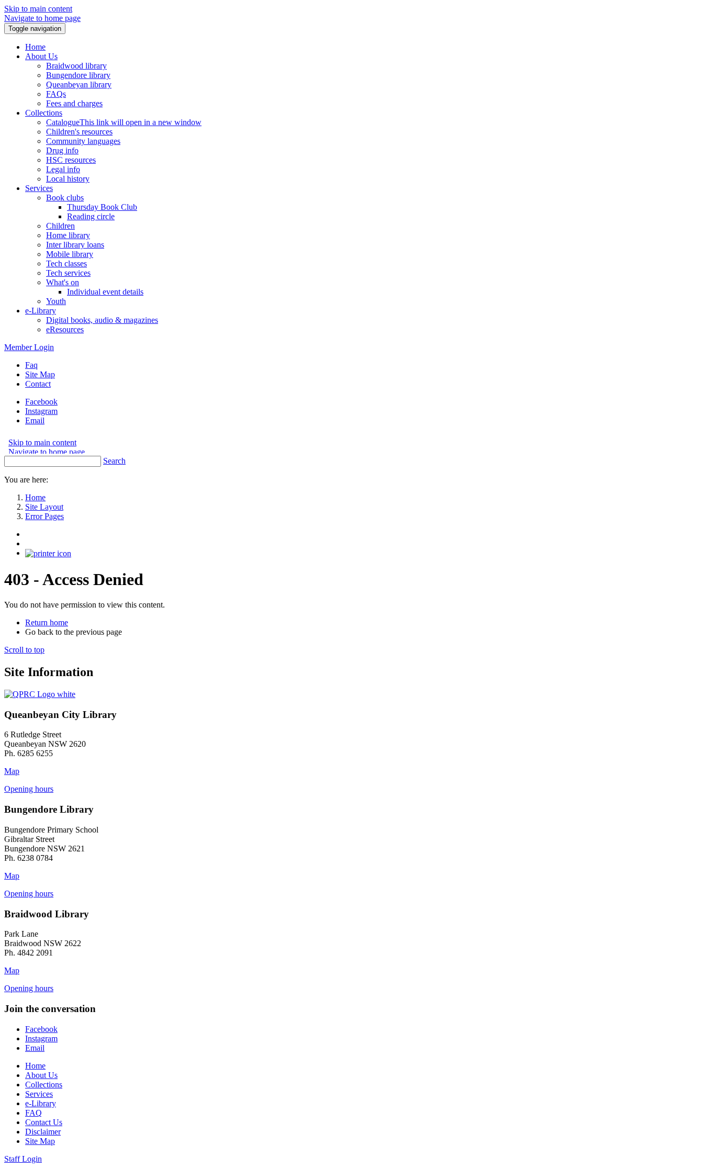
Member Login (29, 347)
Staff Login (23, 1158)
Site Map (40, 374)
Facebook (41, 401)
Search (114, 460)
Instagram (41, 411)
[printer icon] (48, 552)
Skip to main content (38, 8)
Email (34, 420)
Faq (31, 365)
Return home (46, 622)
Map (11, 771)
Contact (38, 383)
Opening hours (28, 788)
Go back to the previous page (73, 631)
